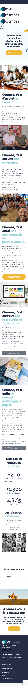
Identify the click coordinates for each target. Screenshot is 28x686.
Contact (4, 4)
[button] (1, 577)
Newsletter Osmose (7, 678)
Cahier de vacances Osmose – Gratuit (11, 657)
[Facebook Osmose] (5, 650)
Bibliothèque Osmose (7, 668)
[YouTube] (10, 650)
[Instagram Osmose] (7, 650)
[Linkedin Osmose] (2, 650)
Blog (3, 661)
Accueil (3, 675)
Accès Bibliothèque (23, 4)
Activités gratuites (6, 664)
